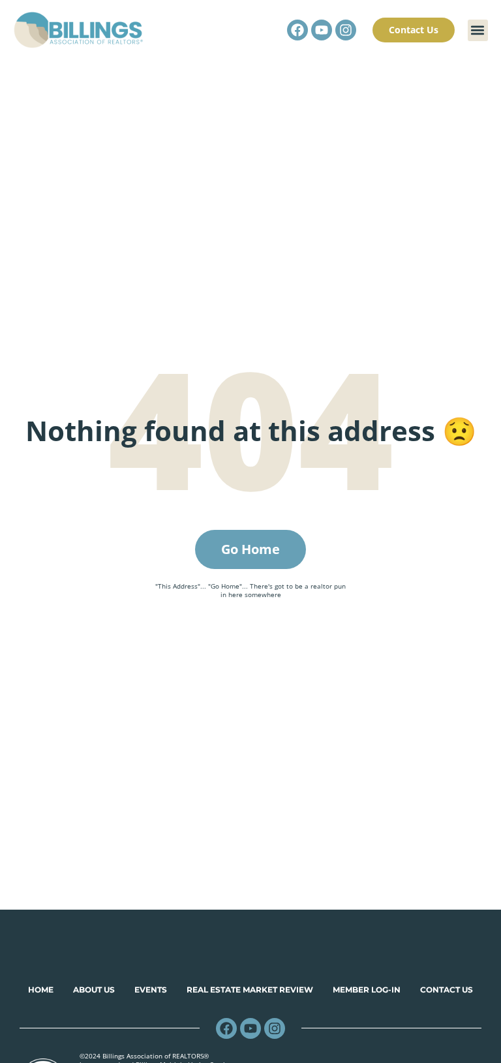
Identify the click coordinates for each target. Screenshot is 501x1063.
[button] (478, 30)
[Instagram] (345, 30)
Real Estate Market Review (250, 989)
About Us (94, 989)
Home (40, 989)
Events (150, 989)
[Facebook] (297, 30)
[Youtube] (321, 30)
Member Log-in (367, 989)
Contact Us (446, 989)
